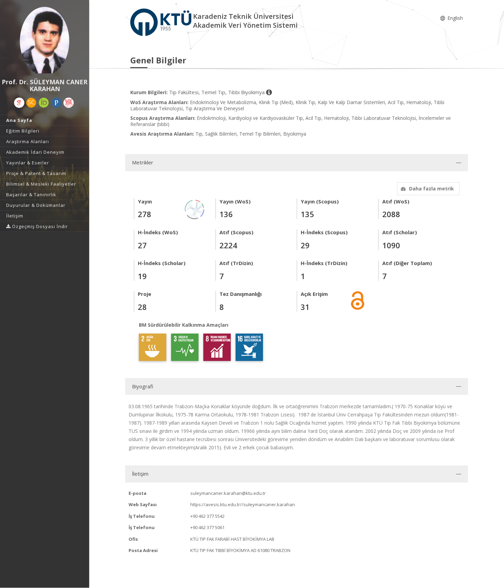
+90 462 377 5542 (207, 516)
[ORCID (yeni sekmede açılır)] (44, 103)
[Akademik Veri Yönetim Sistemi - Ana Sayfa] (161, 21)
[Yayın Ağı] (195, 208)
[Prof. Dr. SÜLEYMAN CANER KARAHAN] (44, 41)
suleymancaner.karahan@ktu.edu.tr (228, 493)
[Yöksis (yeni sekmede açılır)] (68, 103)
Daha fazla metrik (431, 188)
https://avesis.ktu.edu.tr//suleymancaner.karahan (242, 504)
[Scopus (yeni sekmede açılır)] (31, 103)
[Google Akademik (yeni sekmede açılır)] (19, 103)
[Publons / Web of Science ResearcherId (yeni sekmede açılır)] (56, 103)
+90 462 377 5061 (207, 527)
